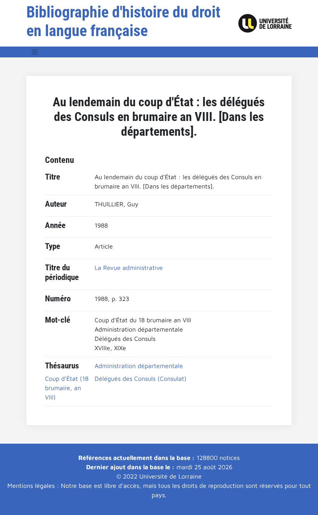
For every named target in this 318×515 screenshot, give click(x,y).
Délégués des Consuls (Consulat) (141, 378)
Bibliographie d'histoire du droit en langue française (123, 21)
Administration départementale (139, 365)
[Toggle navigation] (34, 52)
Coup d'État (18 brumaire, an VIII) (66, 388)
